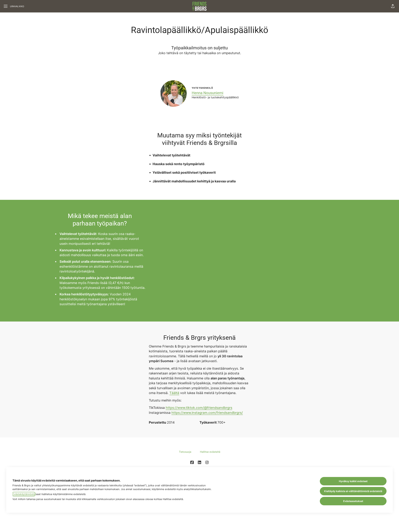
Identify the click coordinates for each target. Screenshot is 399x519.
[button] (392, 6)
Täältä (174, 393)
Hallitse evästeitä (210, 451)
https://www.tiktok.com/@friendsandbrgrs (199, 408)
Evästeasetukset (353, 501)
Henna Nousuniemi (207, 93)
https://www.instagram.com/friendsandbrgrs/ (207, 413)
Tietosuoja (185, 451)
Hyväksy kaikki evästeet (353, 481)
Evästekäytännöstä (23, 494)
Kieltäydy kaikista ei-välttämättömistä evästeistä (353, 491)
